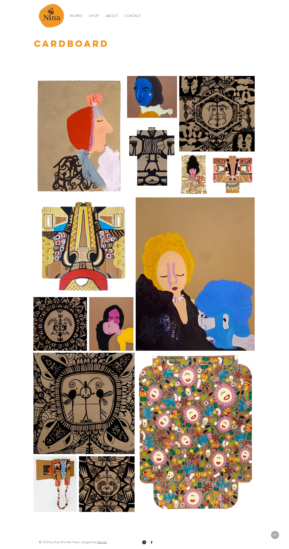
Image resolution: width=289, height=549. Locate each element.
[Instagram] (144, 542)
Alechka (102, 542)
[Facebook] (152, 542)
